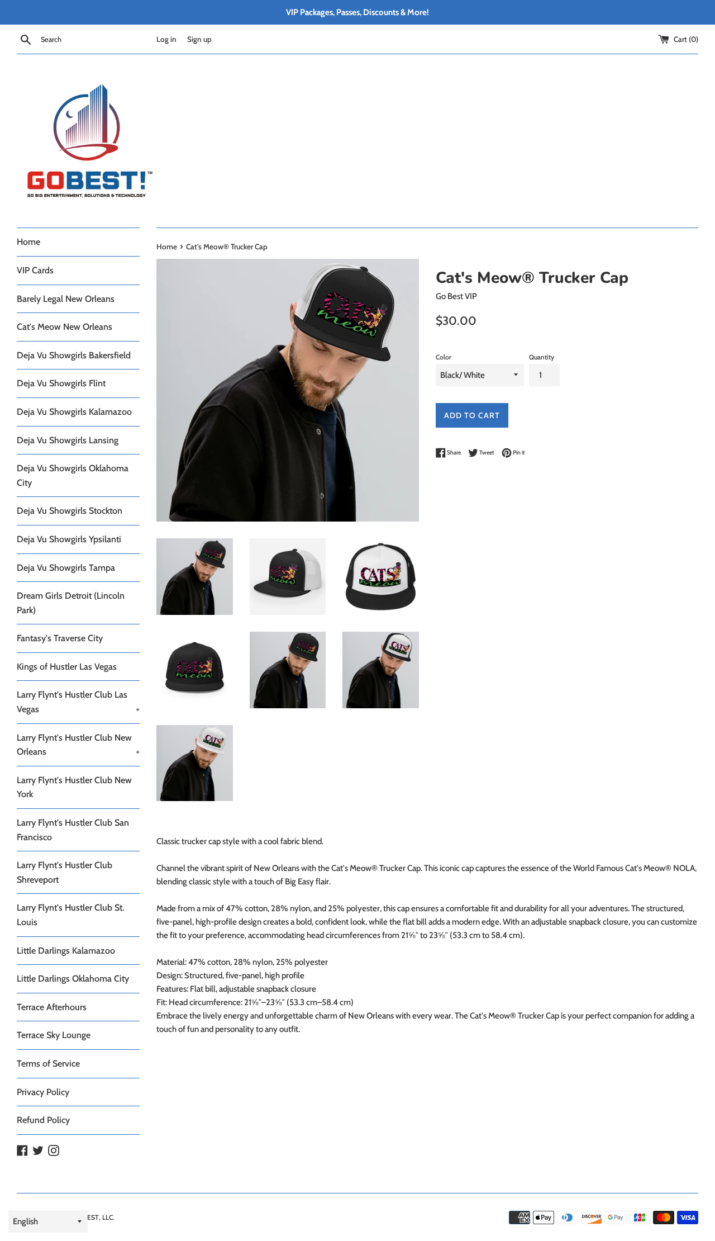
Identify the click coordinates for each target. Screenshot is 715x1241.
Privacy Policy (43, 1092)
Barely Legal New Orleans (66, 298)
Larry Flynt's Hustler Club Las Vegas (78, 701)
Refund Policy (43, 1120)
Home (28, 241)
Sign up (199, 39)
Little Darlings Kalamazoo (66, 950)
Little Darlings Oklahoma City (73, 978)
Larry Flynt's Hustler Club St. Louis (70, 914)
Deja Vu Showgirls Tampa (66, 567)
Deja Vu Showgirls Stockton (69, 510)
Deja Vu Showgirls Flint (61, 383)
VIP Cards (35, 270)
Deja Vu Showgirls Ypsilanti (69, 539)
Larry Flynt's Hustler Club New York (74, 787)
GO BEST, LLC (92, 1217)
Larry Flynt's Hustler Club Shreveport (64, 872)
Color (443, 357)
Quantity (541, 357)
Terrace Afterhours (52, 1007)
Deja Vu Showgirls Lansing (67, 440)
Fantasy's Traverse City (60, 638)
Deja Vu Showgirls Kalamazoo (74, 411)
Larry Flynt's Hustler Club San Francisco (73, 829)
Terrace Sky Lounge (53, 1035)
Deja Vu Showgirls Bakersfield (74, 355)
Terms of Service (48, 1063)
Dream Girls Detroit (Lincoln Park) (71, 602)
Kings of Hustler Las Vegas (67, 666)
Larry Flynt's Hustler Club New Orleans (78, 744)
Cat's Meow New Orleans (64, 326)
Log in (166, 39)
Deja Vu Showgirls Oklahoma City (72, 475)
